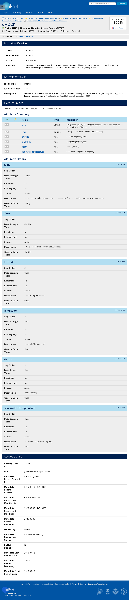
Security (83, 584)
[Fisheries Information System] (99, 594)
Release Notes (47, 584)
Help (50, 12)
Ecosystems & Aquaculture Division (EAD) (43, 18)
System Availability (62, 584)
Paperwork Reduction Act (97, 584)
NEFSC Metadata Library (14, 18)
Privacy (74, 584)
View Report (119, 28)
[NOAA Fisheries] (107, 594)
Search (29, 12)
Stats (40, 12)
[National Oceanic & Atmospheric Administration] (115, 594)
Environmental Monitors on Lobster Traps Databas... (47, 21)
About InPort (26, 584)
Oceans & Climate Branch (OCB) (75, 18)
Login (5, 12)
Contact (36, 584)
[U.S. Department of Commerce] (123, 594)
